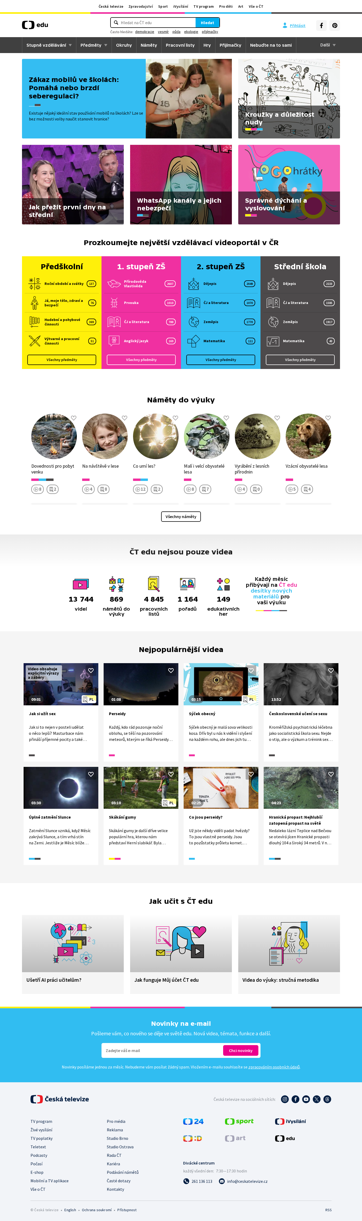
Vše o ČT (256, 6)
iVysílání (180, 6)
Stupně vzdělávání (46, 45)
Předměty (91, 45)
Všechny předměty (62, 359)
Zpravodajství (141, 6)
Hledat (207, 22)
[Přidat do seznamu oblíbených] (73, 418)
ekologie (191, 31)
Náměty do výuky (181, 400)
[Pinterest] (334, 25)
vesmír (163, 31)
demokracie (144, 31)
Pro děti (226, 6)
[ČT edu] (35, 27)
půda (176, 31)
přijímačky (210, 31)
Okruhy (124, 45)
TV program (203, 6)
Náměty (149, 45)
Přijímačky (230, 45)
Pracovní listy (180, 45)
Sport (163, 6)
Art (241, 6)
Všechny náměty (181, 516)
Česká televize (111, 6)
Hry (207, 45)
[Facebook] (321, 25)
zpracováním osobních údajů (274, 1067)
